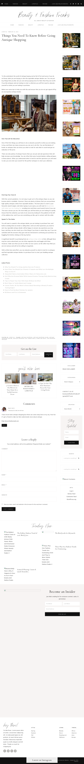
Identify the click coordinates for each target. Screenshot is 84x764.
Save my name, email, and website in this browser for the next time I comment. (26, 504)
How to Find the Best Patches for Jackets (19, 290)
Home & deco (32, 338)
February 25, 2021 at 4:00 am (16, 410)
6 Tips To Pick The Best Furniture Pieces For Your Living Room (45, 386)
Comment (5, 448)
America (74, 733)
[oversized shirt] (71, 47)
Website (4, 495)
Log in (71, 491)
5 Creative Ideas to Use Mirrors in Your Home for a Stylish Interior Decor (12, 390)
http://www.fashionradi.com (10, 421)
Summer (33, 733)
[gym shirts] (71, 246)
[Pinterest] (76, 1)
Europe (74, 737)
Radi (9, 408)
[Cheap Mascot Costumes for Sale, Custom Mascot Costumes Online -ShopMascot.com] (69, 479)
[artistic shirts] (71, 357)
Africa (73, 730)
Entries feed (71, 494)
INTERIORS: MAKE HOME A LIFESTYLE (28, 389)
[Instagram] (79, 1)
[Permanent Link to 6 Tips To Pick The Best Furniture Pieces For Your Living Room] (45, 381)
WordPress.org (71, 499)
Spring (33, 730)
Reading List (63, 735)
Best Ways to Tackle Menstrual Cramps (18, 283)
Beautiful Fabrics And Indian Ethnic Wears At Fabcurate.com (25, 274)
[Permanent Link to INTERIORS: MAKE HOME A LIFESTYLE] (28, 384)
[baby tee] (71, 224)
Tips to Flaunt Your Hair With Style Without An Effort (23, 281)
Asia (73, 735)
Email (4, 484)
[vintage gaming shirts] (71, 202)
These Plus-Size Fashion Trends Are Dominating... (65, 548)
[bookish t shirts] (71, 158)
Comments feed (71, 496)
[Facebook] (71, 1)
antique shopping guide (40, 337)
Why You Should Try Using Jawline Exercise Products (22, 267)
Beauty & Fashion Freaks (44, 16)
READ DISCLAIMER (69, 369)
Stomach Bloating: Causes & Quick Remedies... (26, 571)
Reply (4, 425)
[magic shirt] (71, 269)
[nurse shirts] (71, 136)
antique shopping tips (20, 338)
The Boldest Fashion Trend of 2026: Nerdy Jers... (27, 534)
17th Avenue (76, 761)
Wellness (62, 737)
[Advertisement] (29, 58)
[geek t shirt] (71, 335)
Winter (33, 737)
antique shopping (26, 337)
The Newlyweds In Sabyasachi (65, 533)
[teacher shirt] (71, 114)
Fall (32, 735)
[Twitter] (74, 1)
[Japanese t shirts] (71, 69)
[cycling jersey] (71, 291)
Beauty (61, 730)
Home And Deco (41, 338)
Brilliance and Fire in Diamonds (15, 292)
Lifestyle (4, 31)
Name (4, 474)
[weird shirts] (71, 180)
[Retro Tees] (71, 91)
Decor (61, 733)
